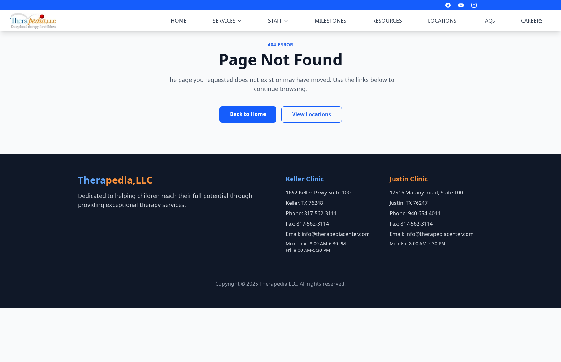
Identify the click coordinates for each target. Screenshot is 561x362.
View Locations (311, 114)
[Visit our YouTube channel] (461, 5)
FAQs (488, 20)
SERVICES (224, 20)
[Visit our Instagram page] (474, 5)
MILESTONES (330, 20)
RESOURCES (387, 20)
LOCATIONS (442, 20)
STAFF (275, 20)
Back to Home (248, 114)
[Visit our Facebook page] (448, 5)
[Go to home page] (33, 21)
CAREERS (532, 20)
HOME (179, 20)
